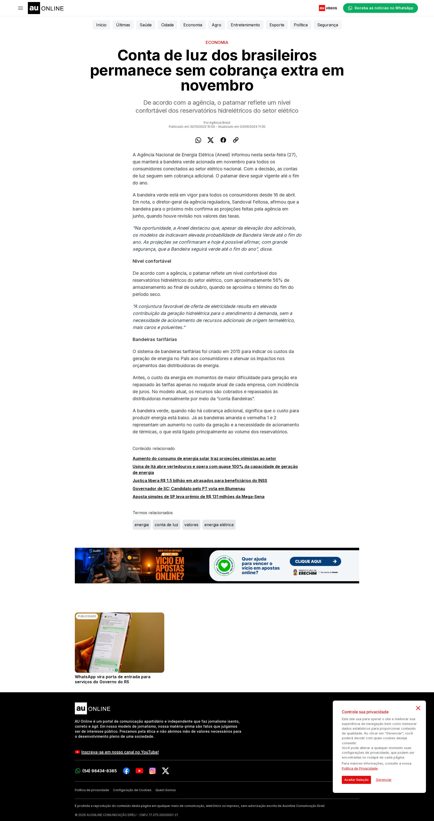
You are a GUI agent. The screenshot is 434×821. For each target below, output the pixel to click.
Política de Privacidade (360, 768)
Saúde (146, 24)
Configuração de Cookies (132, 790)
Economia (192, 24)
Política (301, 24)
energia (142, 524)
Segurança (327, 24)
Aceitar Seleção (356, 780)
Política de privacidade (92, 790)
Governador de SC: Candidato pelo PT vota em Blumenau (189, 488)
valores (191, 524)
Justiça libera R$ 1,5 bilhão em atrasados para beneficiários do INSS (200, 480)
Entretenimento (245, 24)
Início (101, 24)
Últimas (123, 24)
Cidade (167, 24)
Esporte (276, 24)
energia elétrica (219, 524)
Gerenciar (384, 780)
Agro (216, 24)
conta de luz (166, 524)
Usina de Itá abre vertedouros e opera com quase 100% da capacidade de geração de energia (215, 469)
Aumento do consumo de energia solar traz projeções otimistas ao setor (204, 458)
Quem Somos (165, 790)
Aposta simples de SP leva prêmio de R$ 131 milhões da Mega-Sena (198, 496)
